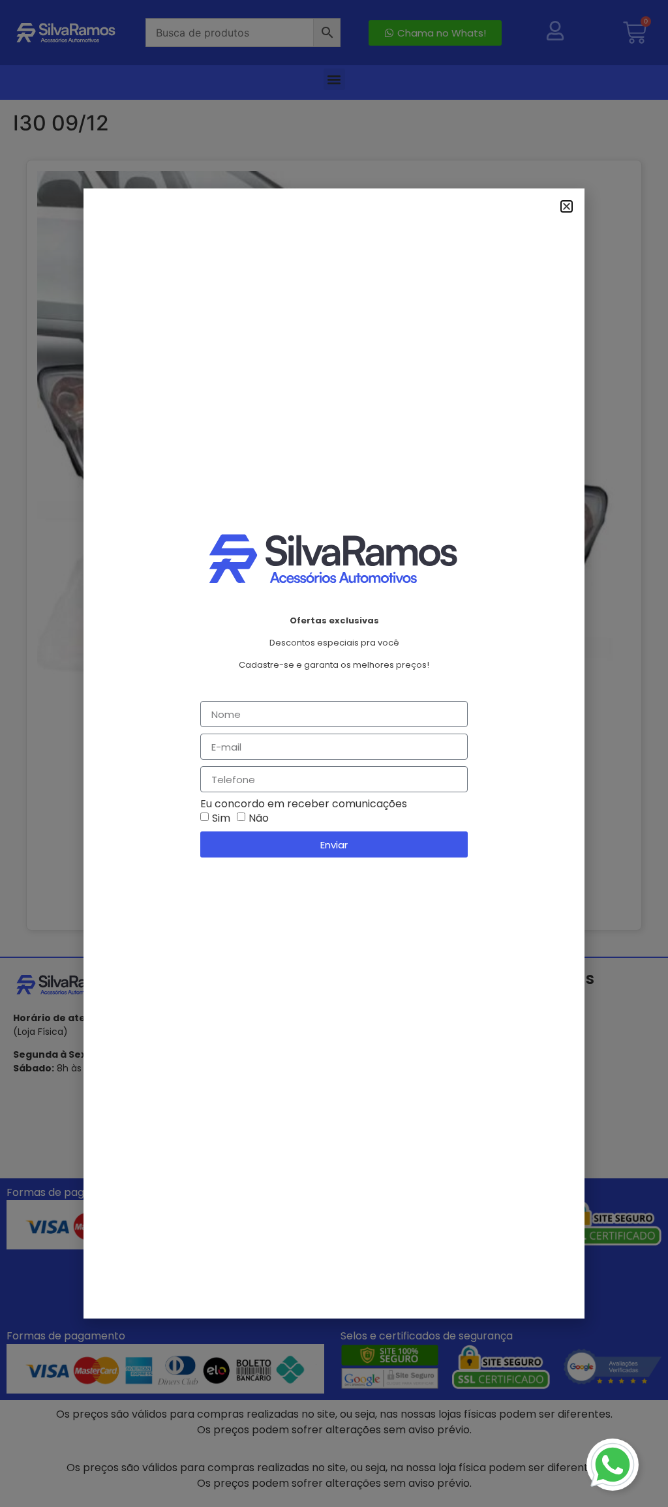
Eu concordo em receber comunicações (303, 804)
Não (259, 818)
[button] (566, 206)
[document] (334, 753)
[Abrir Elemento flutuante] (612, 1465)
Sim (221, 818)
